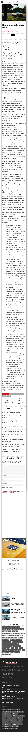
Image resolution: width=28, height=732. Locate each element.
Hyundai (15, 639)
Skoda (20, 639)
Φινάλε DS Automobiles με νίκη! (11, 412)
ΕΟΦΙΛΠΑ (20, 637)
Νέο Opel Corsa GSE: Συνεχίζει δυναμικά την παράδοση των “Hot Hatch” (13, 445)
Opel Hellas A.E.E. (6, 650)
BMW (14, 633)
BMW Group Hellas (7, 631)
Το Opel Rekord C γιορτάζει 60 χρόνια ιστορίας (12, 421)
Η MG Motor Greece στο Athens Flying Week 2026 (12, 416)
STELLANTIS (21, 394)
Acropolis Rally (15, 643)
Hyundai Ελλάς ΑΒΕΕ (16, 650)
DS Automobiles (15, 394)
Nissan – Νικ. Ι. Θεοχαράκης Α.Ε (10, 637)
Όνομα (4, 475)
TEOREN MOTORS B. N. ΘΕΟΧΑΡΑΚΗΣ (11, 652)
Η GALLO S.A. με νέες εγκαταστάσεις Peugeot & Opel (12, 440)
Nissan (4, 635)
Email (3, 479)
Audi (20, 646)
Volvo (16, 648)
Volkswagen (5, 641)
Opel (8, 635)
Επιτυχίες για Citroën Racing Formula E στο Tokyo (13, 435)
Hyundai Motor (6, 646)
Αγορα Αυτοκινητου (11, 22)
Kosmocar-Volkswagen (17, 641)
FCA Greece (17, 627)
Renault (21, 648)
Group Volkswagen (7, 654)
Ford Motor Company (7, 633)
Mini (16, 646)
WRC (11, 639)
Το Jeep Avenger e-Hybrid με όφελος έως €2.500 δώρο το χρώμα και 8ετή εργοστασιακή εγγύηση (14, 451)
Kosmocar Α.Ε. (10, 627)
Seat (23, 650)
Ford (22, 629)
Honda (7, 639)
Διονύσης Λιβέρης (8, 31)
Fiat (3, 639)
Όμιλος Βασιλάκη (16, 629)
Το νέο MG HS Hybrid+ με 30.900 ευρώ (13, 431)
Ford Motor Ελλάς (20, 633)
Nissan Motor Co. (6, 643)
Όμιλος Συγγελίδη (6, 395)
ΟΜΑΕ (4, 627)
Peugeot (12, 646)
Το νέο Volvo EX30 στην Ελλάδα (19, 402)
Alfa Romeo (19, 635)
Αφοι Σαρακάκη (6, 648)
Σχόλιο (4, 464)
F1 (10, 641)
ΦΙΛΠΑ (12, 648)
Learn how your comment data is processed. (13, 492)
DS (9, 394)
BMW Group (14, 631)
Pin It (4, 38)
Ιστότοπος (4, 483)
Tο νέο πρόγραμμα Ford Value (8, 402)
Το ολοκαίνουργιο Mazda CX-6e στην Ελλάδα (12, 426)
